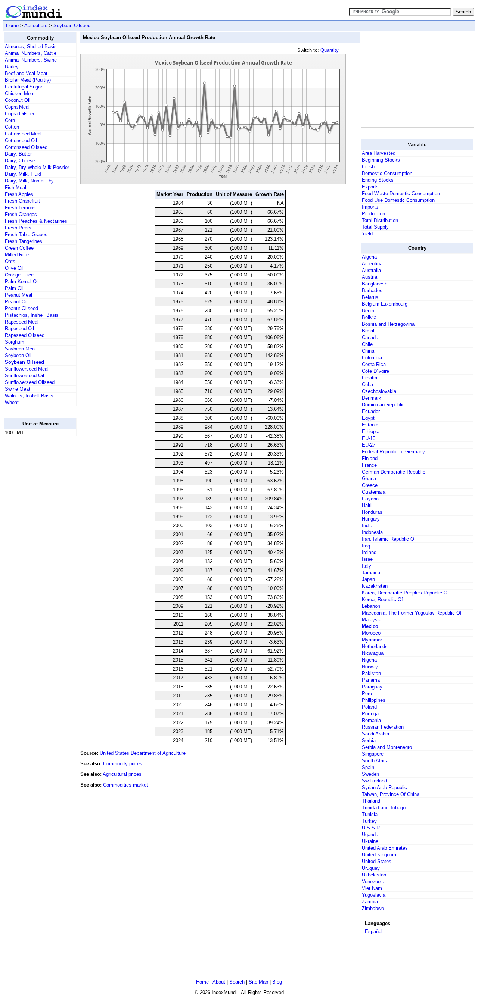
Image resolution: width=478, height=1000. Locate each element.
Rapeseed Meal (21, 322)
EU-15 (368, 438)
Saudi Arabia (375, 734)
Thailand (371, 801)
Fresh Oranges (21, 214)
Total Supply (375, 227)
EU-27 (368, 445)
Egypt (368, 418)
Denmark (371, 398)
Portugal (371, 713)
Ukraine (370, 841)
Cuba (367, 384)
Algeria (369, 257)
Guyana (370, 498)
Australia (371, 270)
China (368, 351)
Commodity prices (122, 763)
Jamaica (371, 572)
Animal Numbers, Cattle (30, 53)
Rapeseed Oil (19, 328)
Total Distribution (380, 220)
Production (373, 213)
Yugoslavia (373, 895)
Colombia (372, 357)
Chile (367, 344)
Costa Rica (374, 364)
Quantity (329, 50)
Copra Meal (17, 107)
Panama (371, 680)
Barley (12, 66)
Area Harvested (378, 153)
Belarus (370, 297)
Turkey (369, 821)
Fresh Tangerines (23, 241)
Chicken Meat (20, 93)
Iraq (366, 546)
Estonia (370, 425)
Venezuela (373, 881)
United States (376, 861)
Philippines (373, 700)
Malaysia (371, 619)
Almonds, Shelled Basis (31, 46)
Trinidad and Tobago (384, 807)
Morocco (371, 633)
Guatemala (373, 492)
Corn (10, 120)
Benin (368, 310)
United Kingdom (379, 854)
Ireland (369, 552)
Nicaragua (373, 653)
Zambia (370, 901)
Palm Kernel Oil (22, 281)
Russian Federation (383, 727)
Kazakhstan (375, 586)
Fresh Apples (19, 194)
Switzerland (374, 781)
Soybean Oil (18, 355)
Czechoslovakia (379, 391)
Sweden (370, 774)
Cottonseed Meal (23, 134)
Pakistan (371, 673)
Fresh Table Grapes (26, 234)
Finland (370, 458)
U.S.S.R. (371, 828)
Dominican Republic (383, 404)
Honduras (372, 512)
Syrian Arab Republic (384, 787)
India (367, 525)
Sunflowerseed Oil (24, 375)
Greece (370, 485)
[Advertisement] (34, 554)
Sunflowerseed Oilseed (30, 382)
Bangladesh (374, 284)
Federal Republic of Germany (393, 451)
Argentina (372, 263)
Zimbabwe (373, 908)
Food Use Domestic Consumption (398, 200)
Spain (368, 767)
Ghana (369, 478)
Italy (366, 566)
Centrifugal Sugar (23, 87)
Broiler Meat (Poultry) (28, 80)
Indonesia (372, 532)
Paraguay (372, 687)
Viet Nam (372, 888)
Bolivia (369, 317)
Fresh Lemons (20, 207)
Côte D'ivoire (375, 371)
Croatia (369, 378)
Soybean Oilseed (71, 25)
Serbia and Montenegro (387, 747)
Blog (277, 982)
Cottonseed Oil (21, 140)
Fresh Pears (18, 228)
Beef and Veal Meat (26, 73)
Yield (367, 234)
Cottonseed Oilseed (26, 147)
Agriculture (35, 25)
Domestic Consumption (387, 173)
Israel (368, 559)
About (218, 982)
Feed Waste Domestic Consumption (401, 193)
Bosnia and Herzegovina (388, 324)
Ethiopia (370, 431)
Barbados (372, 290)
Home (12, 25)
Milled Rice (17, 254)
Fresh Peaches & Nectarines (36, 221)
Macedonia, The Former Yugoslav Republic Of (412, 613)
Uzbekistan (374, 875)
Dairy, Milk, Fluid (23, 174)
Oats (10, 261)
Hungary (371, 519)
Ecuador (371, 411)
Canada (370, 337)
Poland (369, 707)
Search (237, 982)
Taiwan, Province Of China (390, 794)
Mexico (370, 626)
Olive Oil (14, 268)
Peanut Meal (18, 295)
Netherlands (375, 646)
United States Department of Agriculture (143, 753)
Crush (368, 166)
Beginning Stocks (381, 160)
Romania (371, 720)
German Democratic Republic (393, 472)
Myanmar (372, 640)
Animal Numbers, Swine (31, 60)
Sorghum (14, 342)
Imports (370, 207)
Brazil (368, 331)
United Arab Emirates (385, 848)
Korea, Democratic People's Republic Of (405, 593)
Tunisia (370, 814)
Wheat (12, 402)
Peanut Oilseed (21, 308)
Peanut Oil (16, 301)
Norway (370, 666)
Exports (370, 187)
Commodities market (125, 785)
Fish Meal (15, 187)
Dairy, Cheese (20, 160)
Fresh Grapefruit (22, 201)
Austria (369, 277)
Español (373, 931)
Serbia (369, 740)
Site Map (258, 982)
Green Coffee (19, 248)
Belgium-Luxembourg (384, 304)
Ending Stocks (378, 180)
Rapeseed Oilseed (24, 335)
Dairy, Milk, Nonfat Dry (29, 181)
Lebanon (371, 606)
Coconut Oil (17, 100)
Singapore (373, 754)
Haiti (367, 505)
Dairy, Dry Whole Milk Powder (37, 167)
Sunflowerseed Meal (27, 369)
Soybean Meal (20, 348)
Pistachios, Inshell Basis (32, 315)
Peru (367, 693)
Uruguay (371, 868)
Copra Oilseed (20, 113)
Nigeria (369, 660)
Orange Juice (19, 275)
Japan (368, 579)
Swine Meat (17, 389)
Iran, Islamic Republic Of (389, 539)
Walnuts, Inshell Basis (29, 396)
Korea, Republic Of (382, 599)
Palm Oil (14, 288)
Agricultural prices (122, 774)
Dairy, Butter (18, 154)
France (369, 465)
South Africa (375, 760)
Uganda (370, 834)
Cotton (12, 127)
